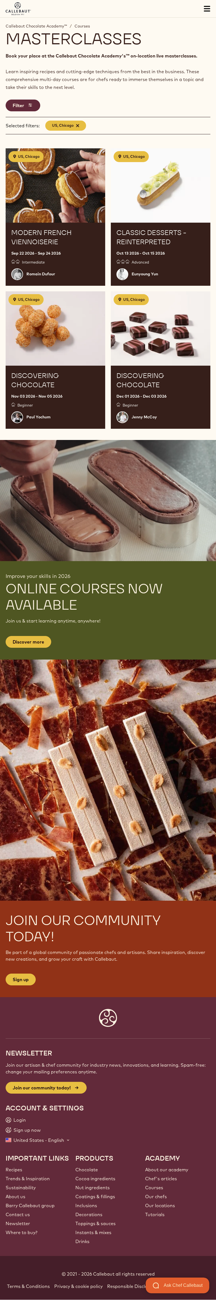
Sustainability (21, 1187)
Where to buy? (21, 1232)
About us (15, 1196)
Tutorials (155, 1214)
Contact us (18, 1214)
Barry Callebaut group (30, 1205)
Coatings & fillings (95, 1196)
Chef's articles (161, 1178)
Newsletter (18, 1223)
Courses (82, 26)
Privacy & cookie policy (78, 1286)
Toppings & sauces (95, 1223)
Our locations (160, 1205)
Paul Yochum (38, 416)
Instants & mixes (93, 1232)
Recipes (14, 1169)
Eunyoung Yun (145, 273)
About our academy (166, 1169)
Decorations (88, 1214)
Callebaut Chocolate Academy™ (36, 26)
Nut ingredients (92, 1187)
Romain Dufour (40, 273)
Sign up (21, 979)
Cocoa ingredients (95, 1178)
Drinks (82, 1241)
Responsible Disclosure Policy (139, 1286)
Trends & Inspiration (28, 1178)
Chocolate (86, 1169)
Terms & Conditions (28, 1286)
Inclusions (86, 1205)
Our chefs (156, 1196)
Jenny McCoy (144, 416)
